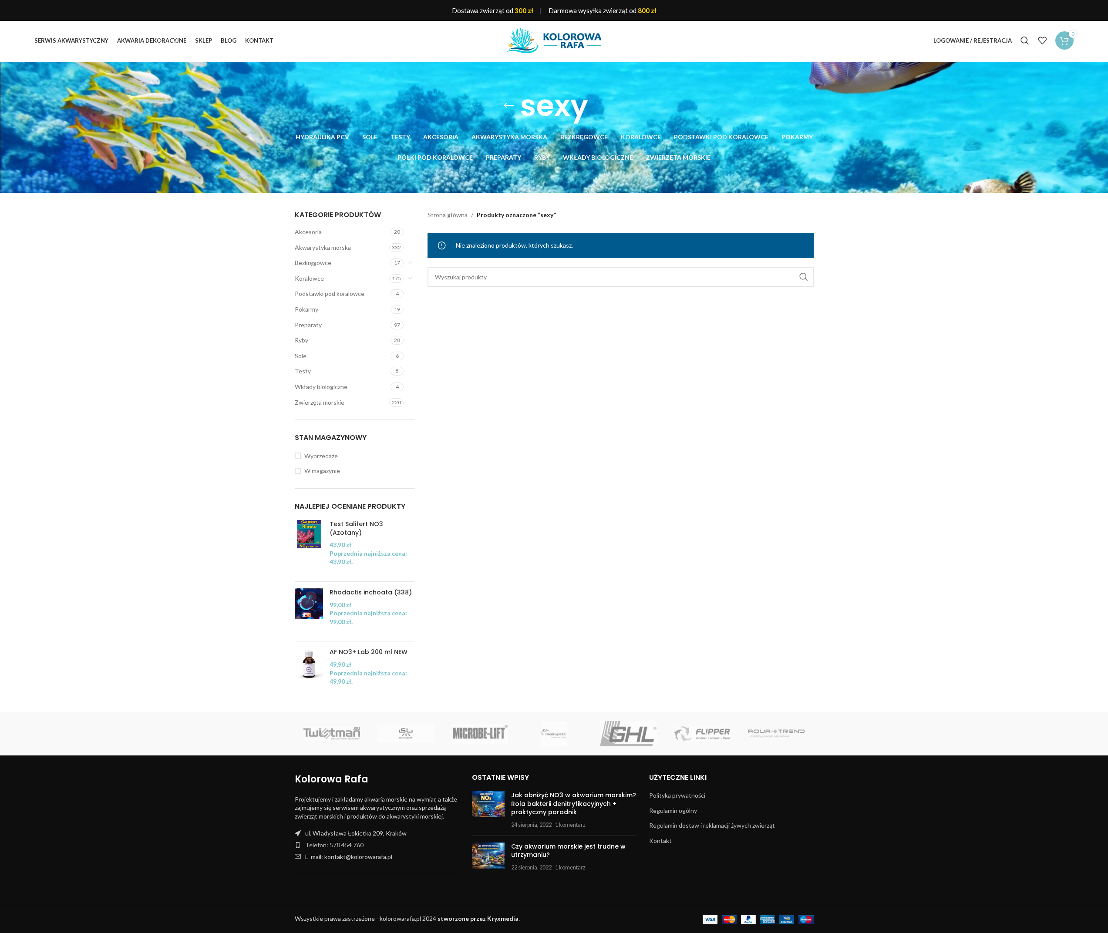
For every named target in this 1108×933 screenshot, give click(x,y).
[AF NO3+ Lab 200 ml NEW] (309, 671)
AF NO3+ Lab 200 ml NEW (369, 652)
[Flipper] (702, 733)
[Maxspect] (554, 733)
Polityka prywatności (677, 795)
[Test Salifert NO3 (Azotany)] (309, 547)
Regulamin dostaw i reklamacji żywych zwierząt (712, 825)
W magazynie (322, 470)
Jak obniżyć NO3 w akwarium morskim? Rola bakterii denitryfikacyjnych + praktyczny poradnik (573, 803)
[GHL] (628, 733)
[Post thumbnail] (488, 810)
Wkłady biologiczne (321, 386)
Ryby (301, 340)
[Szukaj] (1025, 40)
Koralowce (309, 278)
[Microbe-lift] (480, 733)
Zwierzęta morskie (319, 402)
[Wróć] (509, 105)
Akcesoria (308, 231)
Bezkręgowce (313, 262)
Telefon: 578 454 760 (334, 845)
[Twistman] (332, 733)
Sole (300, 355)
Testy (303, 371)
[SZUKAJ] (804, 277)
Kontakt (660, 840)
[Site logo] (554, 40)
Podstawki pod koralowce (329, 293)
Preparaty (308, 325)
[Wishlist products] (1042, 40)
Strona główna (448, 214)
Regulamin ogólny (673, 810)
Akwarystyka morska (323, 247)
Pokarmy (306, 309)
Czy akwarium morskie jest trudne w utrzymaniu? (568, 850)
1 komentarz (570, 825)
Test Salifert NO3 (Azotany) (356, 528)
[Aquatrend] (776, 733)
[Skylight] (406, 733)
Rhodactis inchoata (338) (371, 592)
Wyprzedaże (321, 456)
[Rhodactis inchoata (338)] (309, 611)
